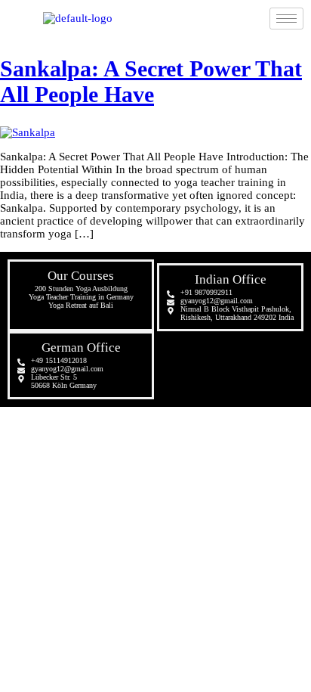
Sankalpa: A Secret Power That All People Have (151, 81)
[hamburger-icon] (286, 18)
